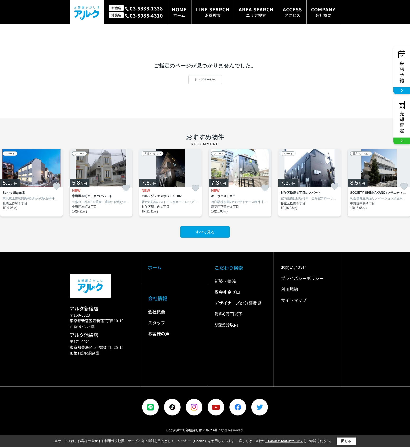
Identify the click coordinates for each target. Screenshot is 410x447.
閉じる (346, 441)
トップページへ (205, 79)
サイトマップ (294, 300)
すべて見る (205, 232)
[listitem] (101, 183)
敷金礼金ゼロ (227, 292)
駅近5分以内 (226, 325)
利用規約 (289, 289)
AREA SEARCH (256, 12)
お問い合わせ (294, 267)
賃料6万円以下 (228, 314)
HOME (179, 12)
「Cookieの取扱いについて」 (284, 441)
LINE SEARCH (212, 12)
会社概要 (156, 312)
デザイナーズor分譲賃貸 (237, 303)
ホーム (155, 267)
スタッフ (156, 322)
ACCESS (292, 12)
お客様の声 (158, 333)
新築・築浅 (225, 281)
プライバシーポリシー (302, 278)
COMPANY (323, 12)
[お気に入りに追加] (56, 186)
